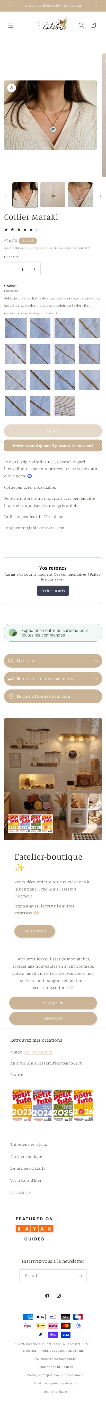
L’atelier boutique (26, 1156)
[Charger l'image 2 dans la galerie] (52, 194)
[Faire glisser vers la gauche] (5, 196)
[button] (11, 25)
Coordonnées (74, 1375)
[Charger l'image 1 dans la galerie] (25, 194)
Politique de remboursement (62, 1350)
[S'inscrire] (80, 1275)
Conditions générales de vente (55, 1383)
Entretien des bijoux (28, 1144)
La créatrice (20, 1192)
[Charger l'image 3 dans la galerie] (80, 194)
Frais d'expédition (36, 247)
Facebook (52, 1018)
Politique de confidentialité (55, 1359)
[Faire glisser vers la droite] (100, 196)
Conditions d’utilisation (55, 1367)
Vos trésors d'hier (25, 1180)
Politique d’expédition (43, 1375)
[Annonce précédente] (9, 5)
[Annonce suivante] (96, 5)
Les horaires (34, 931)
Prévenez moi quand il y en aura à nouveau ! (53, 445)
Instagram (52, 1002)
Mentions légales (55, 1391)
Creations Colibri (38, 1344)
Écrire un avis (53, 590)
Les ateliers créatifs (27, 1168)
